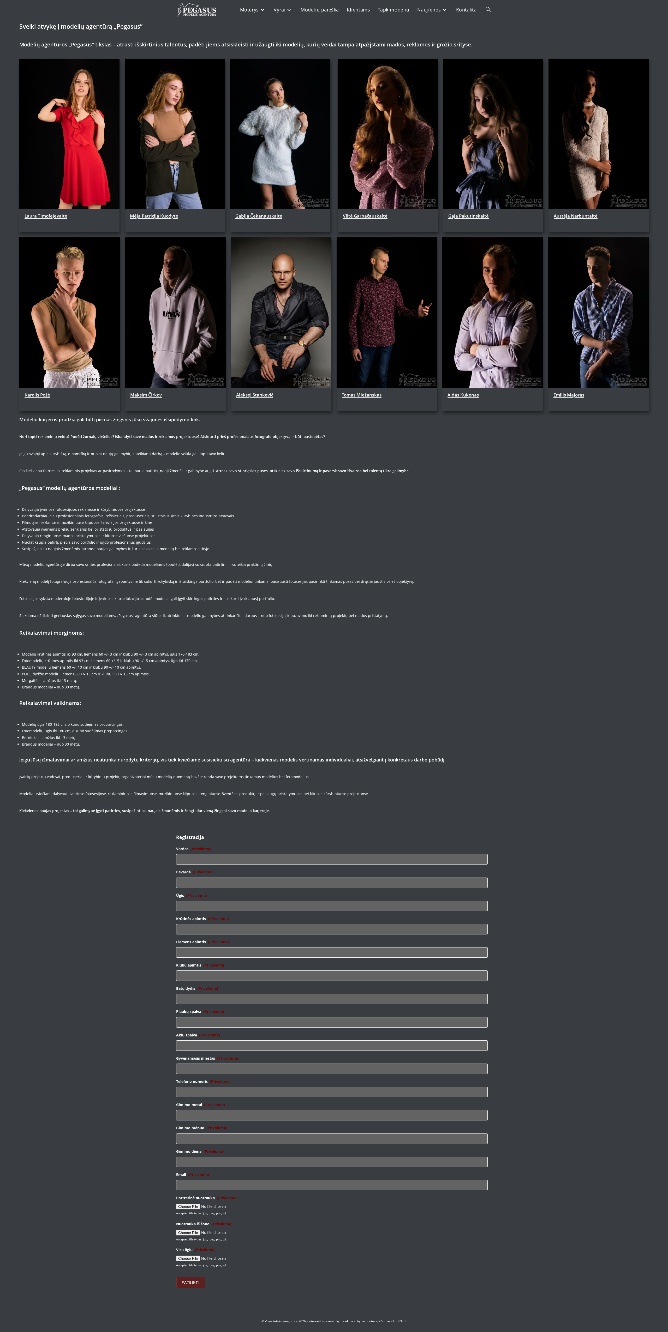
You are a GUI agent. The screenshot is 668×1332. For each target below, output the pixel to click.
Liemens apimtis (202, 942)
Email (192, 1174)
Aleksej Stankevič (254, 395)
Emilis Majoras (568, 395)
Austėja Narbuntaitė (576, 216)
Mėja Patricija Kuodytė (154, 216)
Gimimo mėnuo (201, 1128)
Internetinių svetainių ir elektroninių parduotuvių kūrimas (349, 1321)
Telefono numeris (203, 1081)
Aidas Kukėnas (463, 395)
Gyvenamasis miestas (207, 1058)
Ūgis (191, 895)
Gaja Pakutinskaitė (468, 216)
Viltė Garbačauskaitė (365, 216)
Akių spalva (198, 1035)
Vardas (193, 849)
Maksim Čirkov (146, 395)
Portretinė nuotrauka (207, 1198)
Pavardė (195, 872)
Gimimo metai (200, 1104)
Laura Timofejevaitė (46, 216)
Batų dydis (197, 988)
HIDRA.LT (400, 1321)
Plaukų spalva (200, 1011)
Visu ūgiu (196, 1249)
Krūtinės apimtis (202, 918)
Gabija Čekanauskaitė (258, 216)
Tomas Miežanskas (361, 395)
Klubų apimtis (200, 965)
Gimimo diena (200, 1151)
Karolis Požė (37, 395)
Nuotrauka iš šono (204, 1224)
